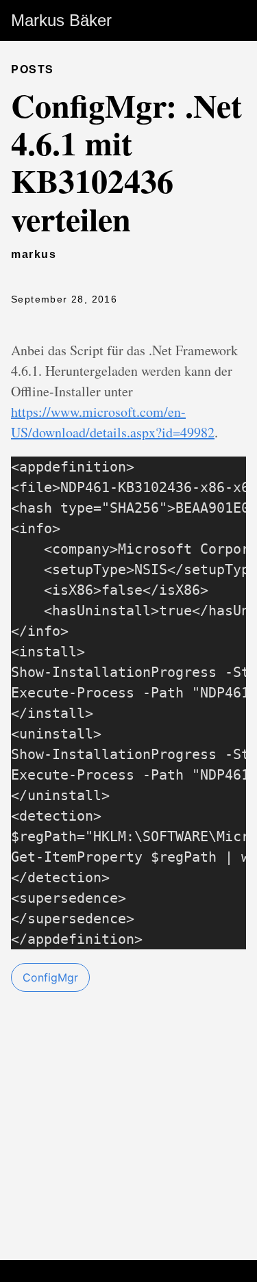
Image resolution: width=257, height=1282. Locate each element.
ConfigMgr (50, 977)
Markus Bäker (61, 20)
